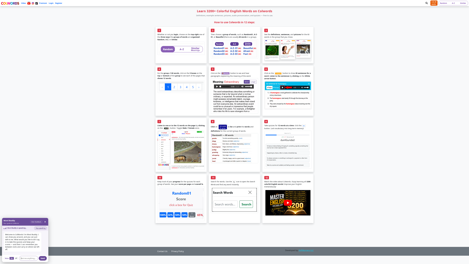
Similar (463, 3)
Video (23, 3)
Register (58, 3)
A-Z (453, 3)
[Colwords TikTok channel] (36, 3)
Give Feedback (36, 222)
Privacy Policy (177, 251)
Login (51, 3)
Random (443, 3)
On (12, 258)
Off (16, 258)
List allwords (434, 3)
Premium (43, 3)
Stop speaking (40, 228)
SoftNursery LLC (306, 250)
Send (43, 258)
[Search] (426, 3)
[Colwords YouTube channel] (29, 3)
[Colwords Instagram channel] (33, 3)
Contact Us (162, 251)
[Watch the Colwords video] (287, 202)
